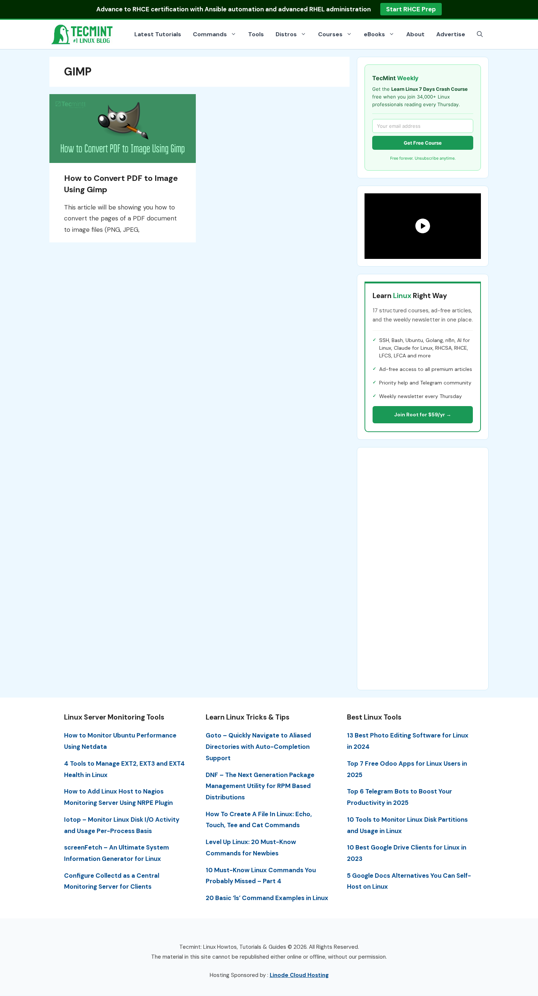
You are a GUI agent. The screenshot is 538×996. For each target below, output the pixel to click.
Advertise (450, 34)
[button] (480, 34)
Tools (256, 34)
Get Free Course (423, 143)
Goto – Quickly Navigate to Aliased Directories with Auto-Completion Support (258, 746)
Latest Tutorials (157, 34)
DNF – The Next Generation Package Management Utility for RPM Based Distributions (260, 786)
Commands (210, 34)
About (415, 34)
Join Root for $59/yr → (422, 414)
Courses (330, 34)
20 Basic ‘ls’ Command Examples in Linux (267, 898)
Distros (286, 34)
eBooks (374, 34)
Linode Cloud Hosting (299, 975)
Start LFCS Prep (405, 9)
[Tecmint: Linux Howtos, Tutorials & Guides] (82, 34)
